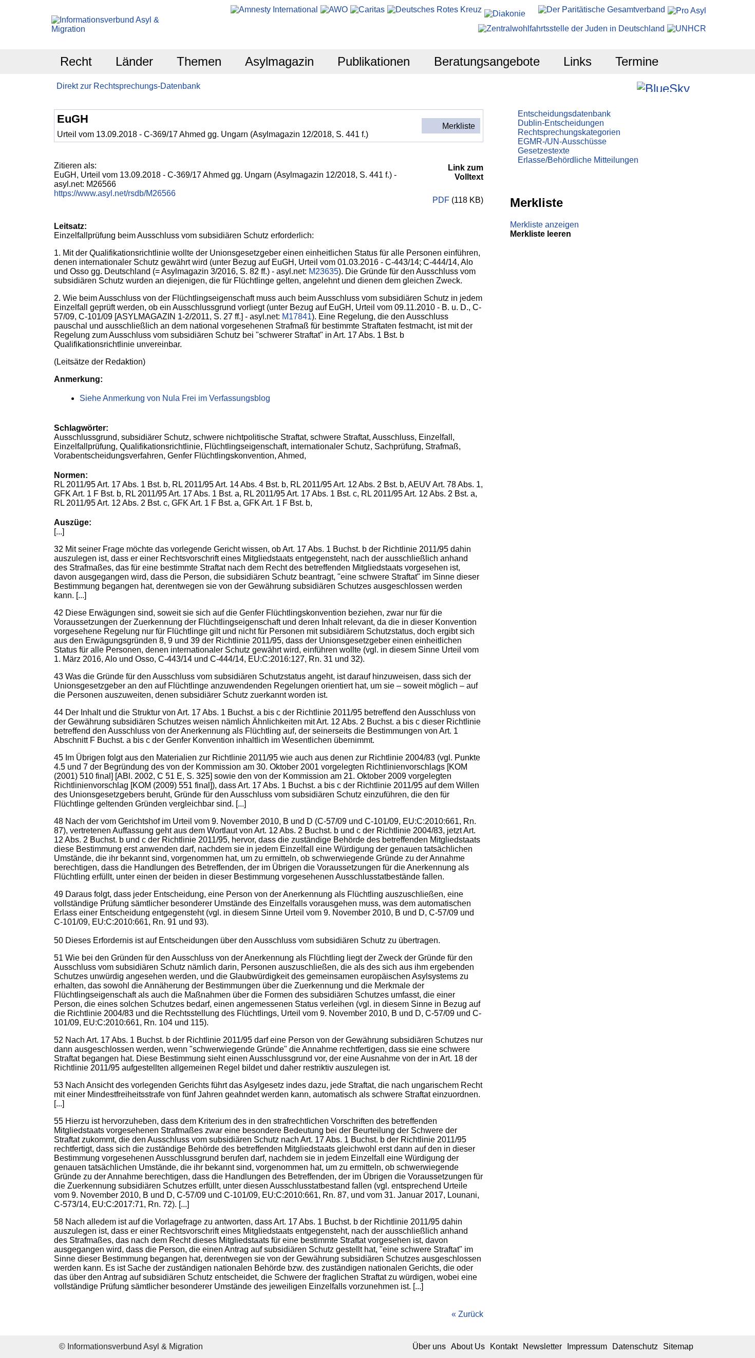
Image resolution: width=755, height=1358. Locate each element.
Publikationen (373, 61)
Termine (636, 61)
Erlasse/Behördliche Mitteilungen (578, 160)
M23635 (323, 271)
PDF (440, 200)
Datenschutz (635, 1346)
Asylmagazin (279, 61)
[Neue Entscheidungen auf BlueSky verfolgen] (663, 87)
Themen (199, 61)
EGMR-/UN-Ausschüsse (562, 141)
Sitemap (678, 1346)
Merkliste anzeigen (544, 224)
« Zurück (467, 1314)
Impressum (587, 1346)
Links (577, 61)
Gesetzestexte (544, 150)
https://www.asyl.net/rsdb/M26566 (115, 193)
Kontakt (504, 1346)
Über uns (429, 1346)
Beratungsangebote (487, 61)
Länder (134, 61)
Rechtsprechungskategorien (569, 132)
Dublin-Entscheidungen (561, 123)
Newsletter (542, 1346)
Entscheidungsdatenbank (564, 113)
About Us (468, 1346)
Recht (76, 61)
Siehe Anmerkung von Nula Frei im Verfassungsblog (175, 398)
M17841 (297, 316)
